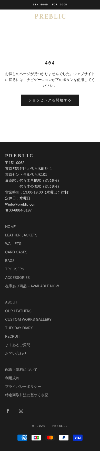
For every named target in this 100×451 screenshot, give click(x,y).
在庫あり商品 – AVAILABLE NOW (32, 286)
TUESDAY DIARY (19, 328)
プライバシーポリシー (23, 386)
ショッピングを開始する (50, 100)
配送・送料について (21, 369)
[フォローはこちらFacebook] (7, 410)
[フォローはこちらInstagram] (21, 410)
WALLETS (13, 243)
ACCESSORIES (17, 277)
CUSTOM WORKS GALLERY (28, 319)
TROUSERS (14, 269)
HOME (10, 226)
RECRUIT (12, 336)
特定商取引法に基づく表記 (26, 395)
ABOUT (11, 302)
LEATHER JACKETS (21, 235)
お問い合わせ (16, 353)
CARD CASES (16, 252)
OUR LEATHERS (18, 311)
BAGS (10, 260)
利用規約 (12, 378)
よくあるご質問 (17, 345)
